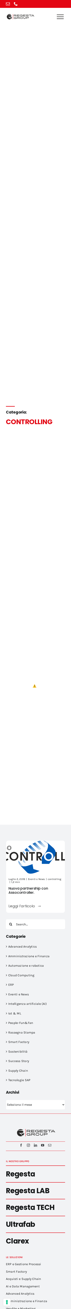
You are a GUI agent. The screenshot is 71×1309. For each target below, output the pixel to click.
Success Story (18, 1061)
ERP (11, 985)
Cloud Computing (21, 975)
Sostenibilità (17, 1051)
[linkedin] (35, 1145)
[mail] (8, 4)
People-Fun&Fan (20, 1023)
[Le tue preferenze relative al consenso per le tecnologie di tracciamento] (7, 1302)
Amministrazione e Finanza (29, 956)
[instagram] (28, 1145)
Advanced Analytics (22, 946)
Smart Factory (18, 1042)
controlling (54, 879)
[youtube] (42, 1145)
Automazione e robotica (26, 965)
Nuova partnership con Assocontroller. (28, 890)
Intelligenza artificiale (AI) (27, 1004)
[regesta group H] (20, 15)
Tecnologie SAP (19, 1080)
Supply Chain (18, 1070)
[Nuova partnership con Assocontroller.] (35, 843)
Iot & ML (14, 1013)
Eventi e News (36, 879)
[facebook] (21, 1145)
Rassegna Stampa (21, 1032)
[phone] (16, 4)
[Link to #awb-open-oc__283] (60, 17)
